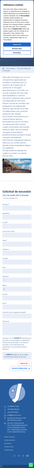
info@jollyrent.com (14, 415)
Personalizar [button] (17, 52)
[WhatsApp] (15, 456)
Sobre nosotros (9, 437)
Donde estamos (9, 440)
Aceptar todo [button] (17, 44)
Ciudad (5, 258)
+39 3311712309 (12, 412)
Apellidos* (6, 213)
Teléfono (5, 249)
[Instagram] (23, 456)
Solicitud (5, 321)
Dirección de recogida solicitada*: (14, 312)
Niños (4, 285)
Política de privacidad (10, 342)
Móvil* (4, 240)
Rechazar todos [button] (17, 48)
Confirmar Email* (8, 231)
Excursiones (10, 68)
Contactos (7, 443)
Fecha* (5, 294)
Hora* (4, 303)
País (3, 267)
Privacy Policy (8, 447)
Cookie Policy (8, 450)
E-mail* (5, 222)
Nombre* (5, 204)
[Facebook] (19, 456)
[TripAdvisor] (27, 456)
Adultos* (5, 276)
